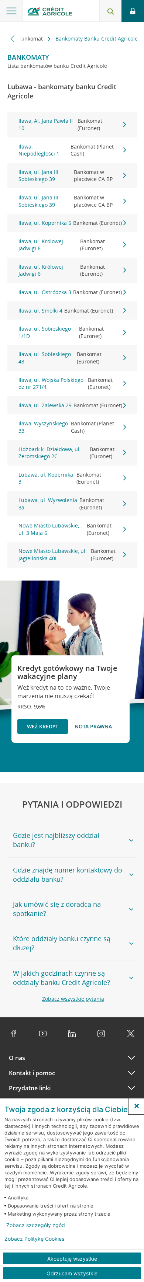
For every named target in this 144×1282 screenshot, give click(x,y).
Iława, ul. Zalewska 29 (70, 405)
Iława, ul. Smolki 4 (65, 310)
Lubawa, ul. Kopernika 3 (59, 478)
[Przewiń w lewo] (12, 38)
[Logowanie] (132, 11)
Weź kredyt (42, 726)
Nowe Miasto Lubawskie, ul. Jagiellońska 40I (67, 554)
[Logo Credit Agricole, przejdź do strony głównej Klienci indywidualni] (50, 12)
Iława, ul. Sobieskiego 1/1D (61, 332)
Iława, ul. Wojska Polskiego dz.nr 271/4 (65, 383)
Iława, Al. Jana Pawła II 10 (60, 124)
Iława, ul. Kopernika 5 (70, 222)
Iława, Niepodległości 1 (66, 150)
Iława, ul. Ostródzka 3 (70, 292)
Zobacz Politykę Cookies (34, 1239)
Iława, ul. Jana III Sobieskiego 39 (65, 175)
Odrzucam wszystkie (72, 1273)
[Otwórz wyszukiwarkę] (110, 11)
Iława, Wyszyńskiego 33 (66, 427)
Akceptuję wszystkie (72, 1258)
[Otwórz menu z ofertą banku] (11, 11)
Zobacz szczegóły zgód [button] (35, 1225)
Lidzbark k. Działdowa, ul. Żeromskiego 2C (66, 453)
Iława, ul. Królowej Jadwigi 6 (61, 245)
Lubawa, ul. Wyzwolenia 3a (61, 504)
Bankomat (31, 38)
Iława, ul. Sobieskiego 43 (60, 358)
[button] (136, 1105)
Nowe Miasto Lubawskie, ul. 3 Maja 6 (65, 529)
